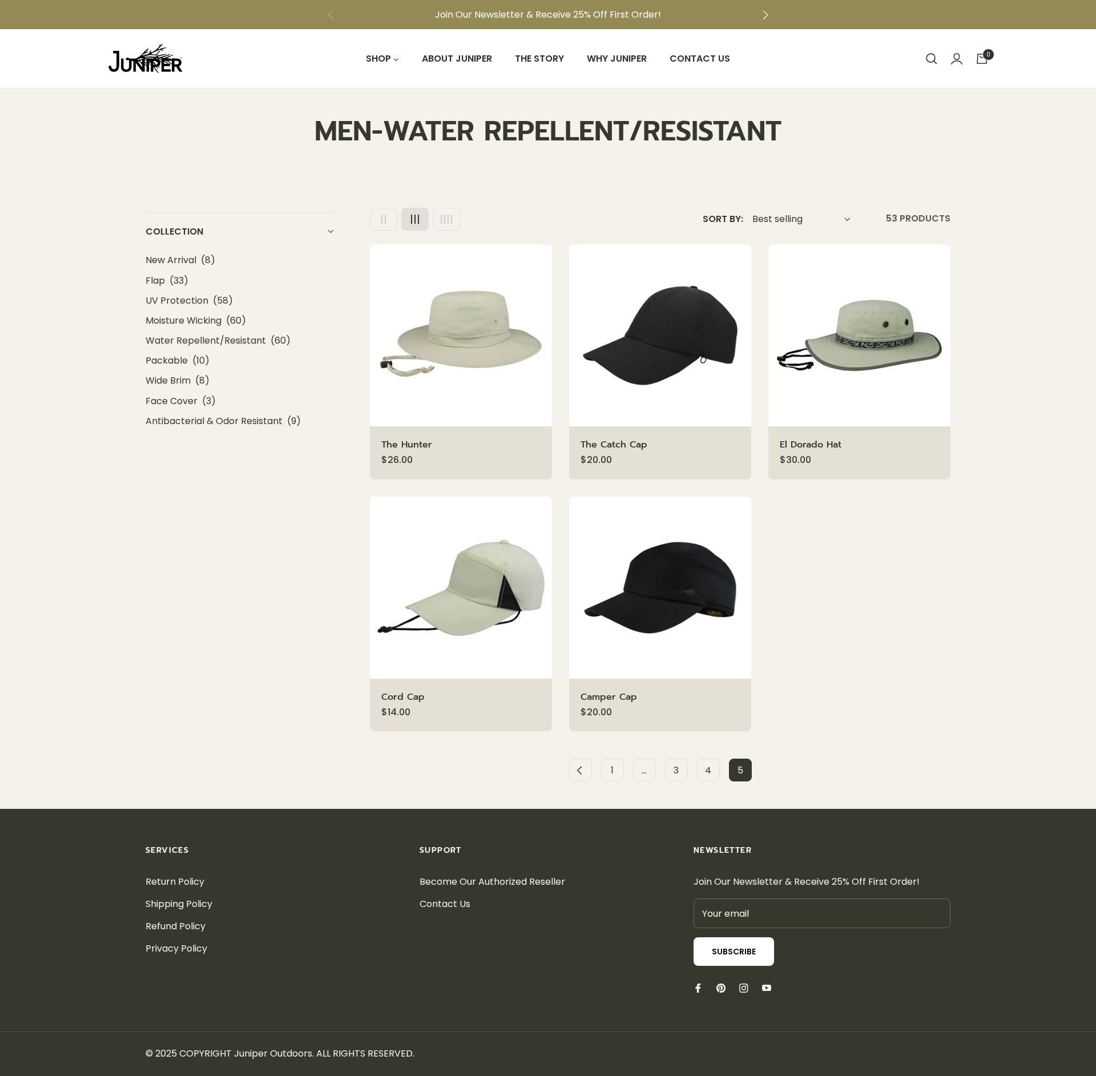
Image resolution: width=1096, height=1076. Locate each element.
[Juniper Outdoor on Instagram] (743, 988)
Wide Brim (177, 380)
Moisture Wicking (196, 320)
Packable (177, 360)
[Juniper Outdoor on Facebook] (698, 988)
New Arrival (180, 260)
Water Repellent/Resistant (218, 340)
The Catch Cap (614, 445)
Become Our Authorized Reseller (492, 881)
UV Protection (189, 300)
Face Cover (181, 401)
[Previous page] (580, 770)
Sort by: (723, 218)
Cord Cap (403, 697)
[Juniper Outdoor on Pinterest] (721, 988)
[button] (765, 14)
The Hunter (406, 445)
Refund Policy (176, 926)
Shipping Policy (179, 903)
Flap (167, 280)
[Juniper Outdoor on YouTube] (766, 988)
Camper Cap (609, 697)
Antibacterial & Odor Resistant (223, 421)
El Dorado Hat (810, 445)
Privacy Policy (176, 948)
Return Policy (175, 881)
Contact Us (445, 903)
